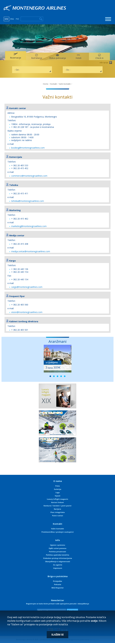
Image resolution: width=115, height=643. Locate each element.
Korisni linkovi (57, 502)
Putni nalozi (57, 515)
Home (45, 84)
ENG (12, 19)
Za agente (57, 565)
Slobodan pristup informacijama (57, 558)
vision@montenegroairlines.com (26, 312)
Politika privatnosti (57, 551)
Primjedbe (57, 581)
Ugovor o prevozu (57, 545)
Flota (57, 486)
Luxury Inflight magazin (57, 499)
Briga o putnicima (58, 576)
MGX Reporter (58, 588)
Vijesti (57, 496)
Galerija (57, 489)
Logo (58, 492)
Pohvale (57, 584)
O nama (57, 480)
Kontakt (53, 84)
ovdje (94, 620)
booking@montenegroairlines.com (28, 147)
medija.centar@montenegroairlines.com (30, 251)
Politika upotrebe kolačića (57, 555)
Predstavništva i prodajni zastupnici (57, 532)
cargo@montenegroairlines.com (26, 286)
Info (57, 540)
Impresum (57, 568)
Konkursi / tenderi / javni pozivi (57, 506)
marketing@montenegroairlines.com (29, 226)
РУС (17, 19)
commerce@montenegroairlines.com (29, 175)
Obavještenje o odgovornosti (57, 561)
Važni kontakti (65, 84)
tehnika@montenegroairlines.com (27, 201)
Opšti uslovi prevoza (57, 548)
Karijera (57, 509)
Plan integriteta (57, 512)
